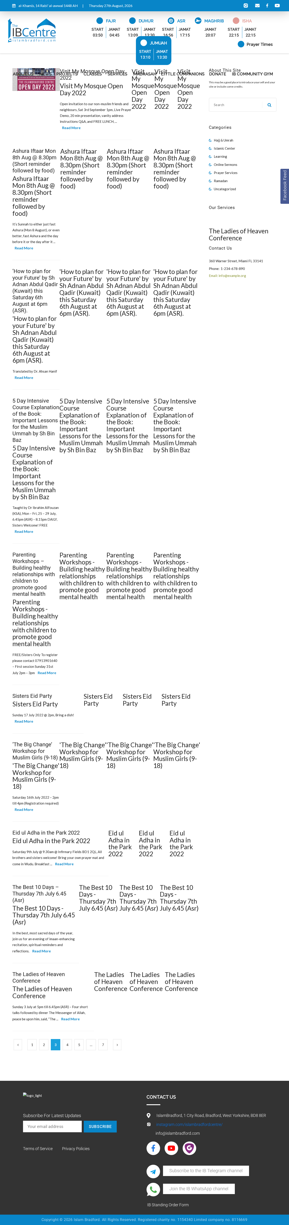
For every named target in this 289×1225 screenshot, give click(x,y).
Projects (67, 74)
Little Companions (183, 74)
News (45, 74)
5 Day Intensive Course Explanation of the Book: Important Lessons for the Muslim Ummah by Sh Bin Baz (35, 420)
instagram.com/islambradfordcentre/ (189, 1124)
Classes (93, 74)
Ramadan (221, 181)
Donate (217, 74)
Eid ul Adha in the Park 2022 (46, 833)
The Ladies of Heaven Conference (38, 977)
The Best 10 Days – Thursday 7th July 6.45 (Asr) (39, 893)
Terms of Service (38, 1148)
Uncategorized (225, 189)
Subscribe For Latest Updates (52, 1115)
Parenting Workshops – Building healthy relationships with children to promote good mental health (33, 574)
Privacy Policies (76, 1148)
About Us (23, 74)
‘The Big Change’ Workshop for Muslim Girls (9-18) (35, 751)
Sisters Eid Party (32, 696)
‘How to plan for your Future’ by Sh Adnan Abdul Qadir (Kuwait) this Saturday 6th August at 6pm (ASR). (35, 291)
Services (117, 74)
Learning (220, 156)
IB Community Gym (252, 74)
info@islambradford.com (178, 1133)
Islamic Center (224, 148)
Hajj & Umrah (223, 140)
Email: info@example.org (227, 276)
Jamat (114, 29)
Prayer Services (226, 173)
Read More (71, 127)
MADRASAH (144, 74)
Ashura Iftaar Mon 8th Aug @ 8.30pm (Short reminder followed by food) (34, 161)
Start (98, 29)
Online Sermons (225, 164)
